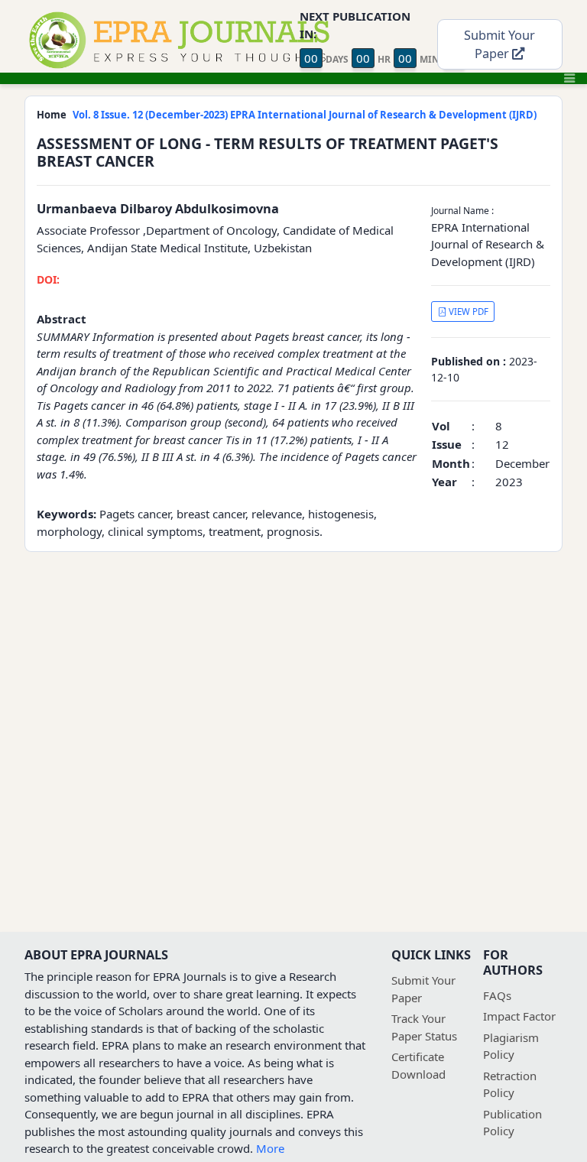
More (270, 1148)
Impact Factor (519, 1016)
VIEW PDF (467, 311)
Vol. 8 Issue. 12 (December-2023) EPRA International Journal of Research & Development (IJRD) (305, 115)
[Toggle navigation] (569, 78)
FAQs (497, 995)
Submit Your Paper (499, 44)
